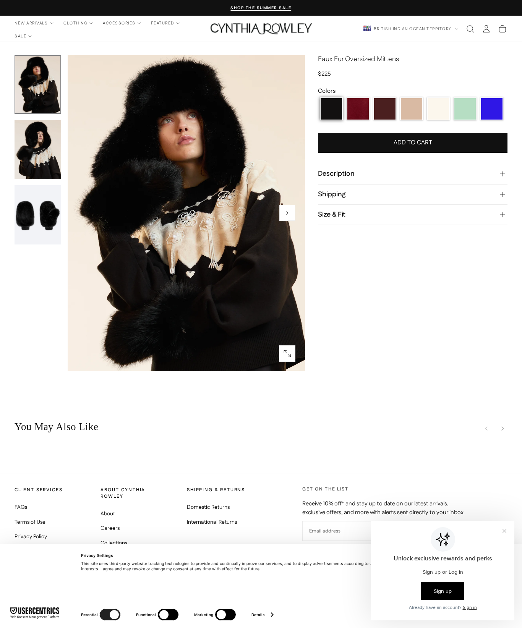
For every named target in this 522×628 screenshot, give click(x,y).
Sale (20, 36)
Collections (114, 543)
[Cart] (502, 28)
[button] (470, 28)
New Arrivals (31, 23)
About (108, 514)
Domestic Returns (208, 507)
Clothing (75, 23)
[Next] (502, 428)
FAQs (21, 507)
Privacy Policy (31, 537)
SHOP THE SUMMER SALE (260, 8)
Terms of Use (30, 522)
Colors (327, 91)
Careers (110, 528)
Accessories (119, 23)
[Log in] (486, 28)
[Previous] (486, 428)
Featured (162, 23)
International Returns (212, 522)
